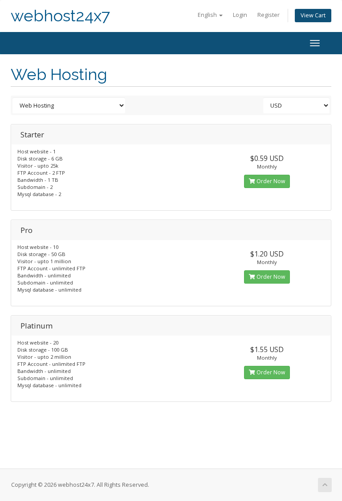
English (208, 15)
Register (268, 15)
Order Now (270, 181)
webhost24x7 (60, 15)
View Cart (313, 15)
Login (240, 15)
